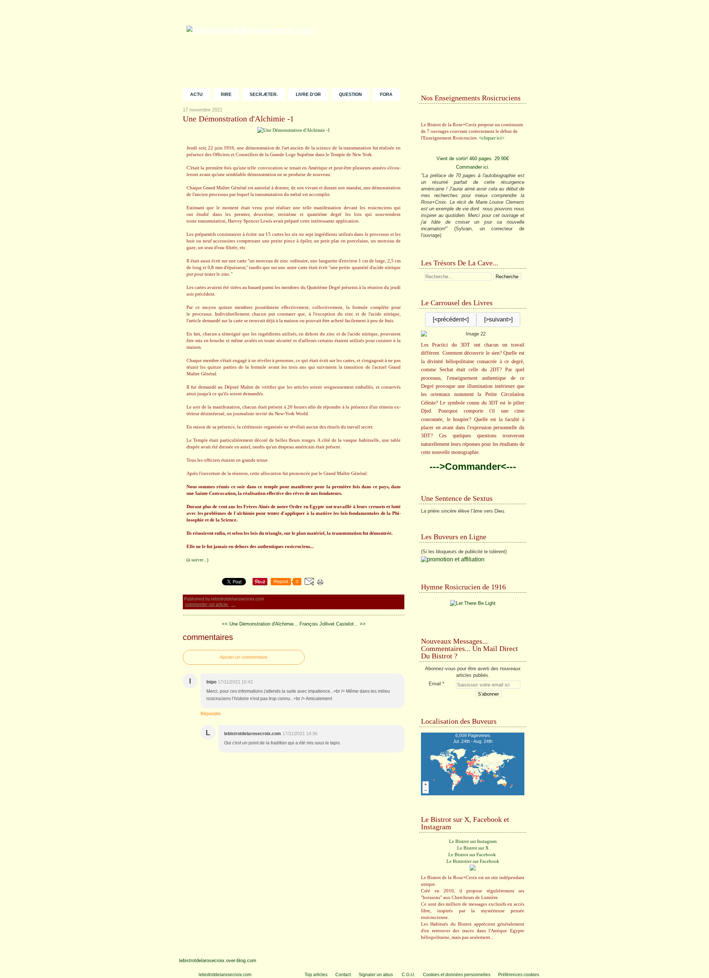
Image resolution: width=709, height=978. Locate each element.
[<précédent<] (451, 319)
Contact (343, 974)
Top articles (316, 974)
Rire (226, 94)
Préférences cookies (518, 974)
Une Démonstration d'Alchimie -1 (238, 118)
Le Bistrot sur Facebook (472, 854)
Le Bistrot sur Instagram (473, 841)
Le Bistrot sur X (473, 848)
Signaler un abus (376, 974)
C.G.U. (408, 974)
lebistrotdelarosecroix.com (225, 974)
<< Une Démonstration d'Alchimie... (260, 624)
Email (435, 683)
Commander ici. (473, 167)
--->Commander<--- (472, 466)
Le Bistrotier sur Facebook (472, 861)
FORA (386, 94)
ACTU (196, 94)
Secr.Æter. (264, 94)
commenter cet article (207, 604)
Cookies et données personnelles (456, 974)
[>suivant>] (498, 319)
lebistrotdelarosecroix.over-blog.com (217, 960)
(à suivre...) (197, 559)
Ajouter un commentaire (244, 657)
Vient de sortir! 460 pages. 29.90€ (472, 158)
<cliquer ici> (491, 138)
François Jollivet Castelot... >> (332, 624)
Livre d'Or (308, 94)
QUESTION (350, 94)
